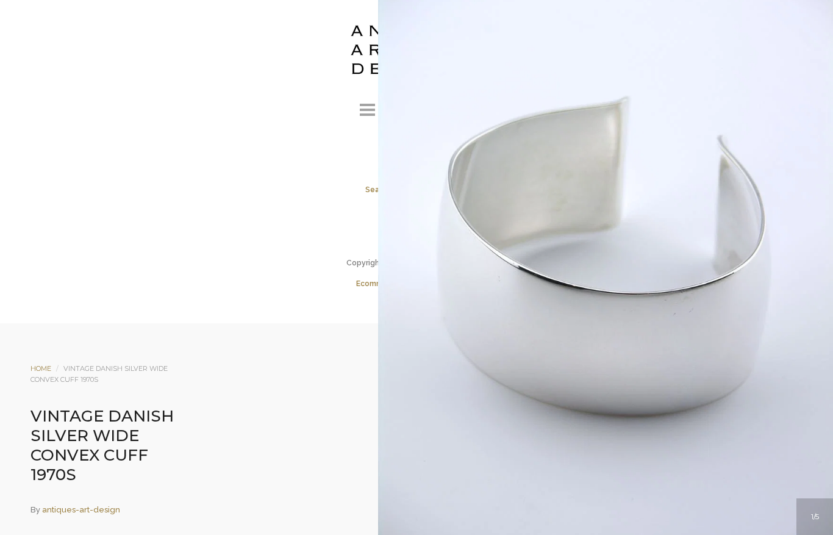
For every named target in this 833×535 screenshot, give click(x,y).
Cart (466, 108)
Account (400, 108)
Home (40, 368)
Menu (367, 108)
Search (433, 108)
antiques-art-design (81, 509)
